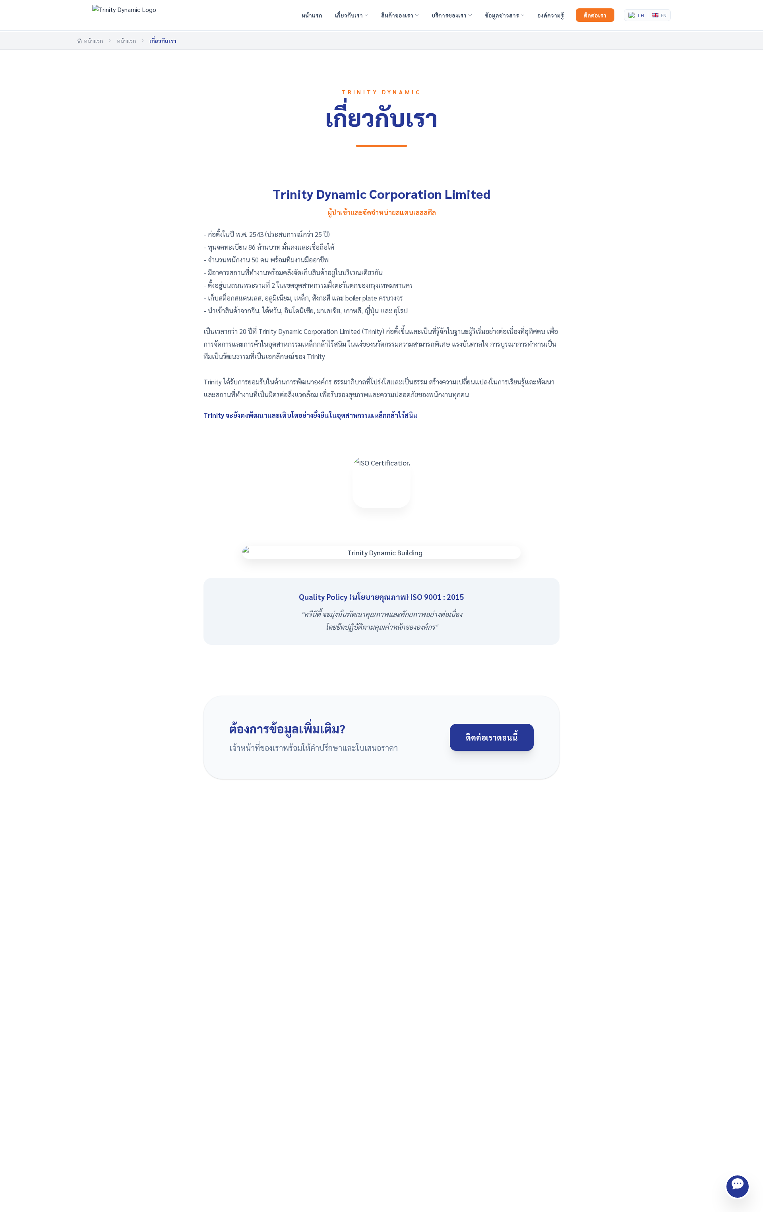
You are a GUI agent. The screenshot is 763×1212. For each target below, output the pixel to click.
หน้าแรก (312, 15)
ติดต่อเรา (595, 15)
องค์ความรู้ (550, 15)
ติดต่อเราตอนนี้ (492, 737)
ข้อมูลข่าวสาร (502, 15)
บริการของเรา (449, 15)
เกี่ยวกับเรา (349, 15)
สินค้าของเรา (397, 15)
